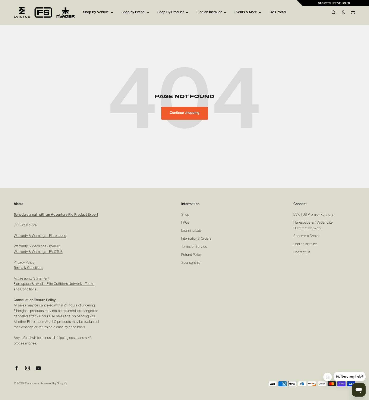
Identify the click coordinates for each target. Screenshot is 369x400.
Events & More (245, 12)
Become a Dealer (306, 236)
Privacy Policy (24, 262)
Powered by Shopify (54, 383)
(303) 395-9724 (25, 225)
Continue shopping (184, 113)
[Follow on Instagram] (27, 368)
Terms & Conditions (28, 268)
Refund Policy (191, 255)
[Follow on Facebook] (16, 368)
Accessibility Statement (31, 278)
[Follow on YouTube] (38, 368)
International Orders (196, 238)
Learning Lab (191, 231)
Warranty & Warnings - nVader (37, 246)
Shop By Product (170, 12)
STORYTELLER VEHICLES (334, 3)
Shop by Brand (133, 12)
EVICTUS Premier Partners (313, 215)
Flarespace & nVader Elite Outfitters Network (313, 225)
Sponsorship (190, 263)
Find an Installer (209, 12)
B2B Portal (278, 12)
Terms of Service (194, 247)
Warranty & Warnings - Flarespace (40, 236)
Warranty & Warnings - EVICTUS (38, 252)
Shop (185, 215)
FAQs (185, 222)
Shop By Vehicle (96, 12)
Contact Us (301, 252)
